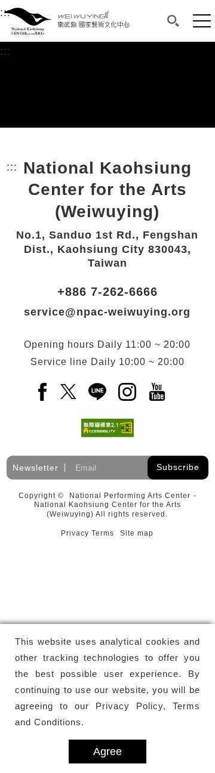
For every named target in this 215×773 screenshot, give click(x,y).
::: (5, 51)
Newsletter (36, 467)
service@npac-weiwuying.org (107, 312)
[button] (173, 21)
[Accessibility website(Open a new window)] (107, 428)
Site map (136, 533)
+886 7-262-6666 (107, 291)
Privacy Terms (87, 533)
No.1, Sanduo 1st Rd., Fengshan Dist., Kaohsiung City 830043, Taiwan (107, 249)
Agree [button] (107, 751)
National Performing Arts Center (130, 495)
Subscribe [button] (177, 467)
